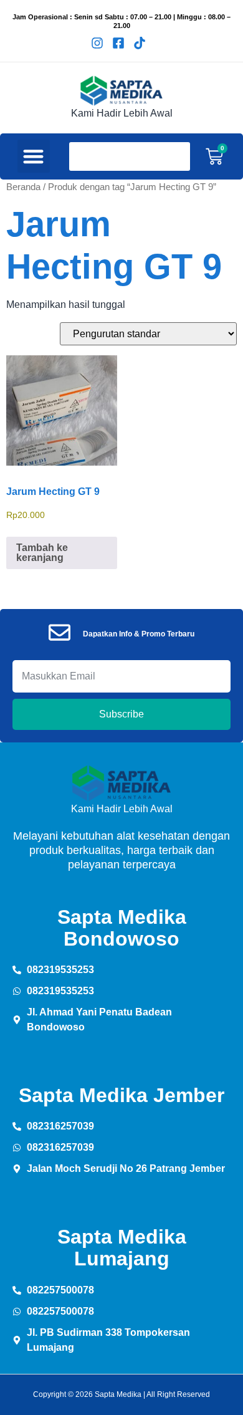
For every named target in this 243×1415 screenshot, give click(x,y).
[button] (33, 156)
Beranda (23, 187)
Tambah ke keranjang (42, 552)
